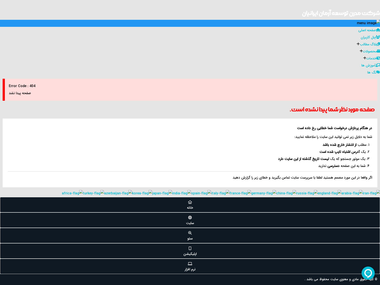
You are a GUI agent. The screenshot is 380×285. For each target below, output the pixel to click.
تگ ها (371, 72)
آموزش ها (368, 65)
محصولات (370, 51)
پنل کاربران (368, 37)
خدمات (371, 58)
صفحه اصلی (367, 30)
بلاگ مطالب (368, 44)
